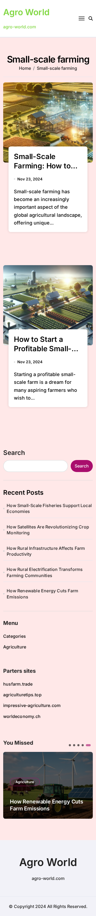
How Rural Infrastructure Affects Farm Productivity (46, 551)
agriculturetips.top (22, 694)
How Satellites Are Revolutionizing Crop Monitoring (48, 529)
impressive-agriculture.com (32, 705)
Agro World (26, 12)
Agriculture (14, 647)
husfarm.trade (18, 684)
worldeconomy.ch (22, 716)
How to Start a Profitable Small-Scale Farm (42, 348)
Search (14, 453)
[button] (84, 784)
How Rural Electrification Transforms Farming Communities (45, 572)
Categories (14, 636)
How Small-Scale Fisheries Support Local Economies (49, 508)
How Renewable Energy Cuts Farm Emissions (42, 593)
